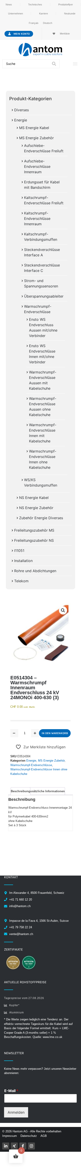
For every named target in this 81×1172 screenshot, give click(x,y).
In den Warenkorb (55, 733)
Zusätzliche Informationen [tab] (46, 791)
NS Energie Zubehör (36, 507)
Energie (20, 120)
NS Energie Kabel (34, 497)
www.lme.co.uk (52, 1037)
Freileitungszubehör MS (34, 530)
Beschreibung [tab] (20, 791)
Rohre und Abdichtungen (35, 571)
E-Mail (11, 1090)
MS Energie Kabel (34, 127)
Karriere (43, 13)
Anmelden (16, 1112)
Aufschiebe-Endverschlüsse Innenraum (37, 166)
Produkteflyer (65, 4)
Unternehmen (15, 13)
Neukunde (69, 13)
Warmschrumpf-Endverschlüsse (31, 765)
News (9, 4)
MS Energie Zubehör (36, 138)
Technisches (35, 4)
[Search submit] (54, 63)
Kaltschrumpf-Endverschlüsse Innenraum (37, 218)
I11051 (19, 550)
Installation (23, 560)
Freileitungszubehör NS (34, 540)
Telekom (21, 581)
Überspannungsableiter (43, 296)
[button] (75, 64)
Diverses (21, 110)
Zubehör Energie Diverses (41, 518)
